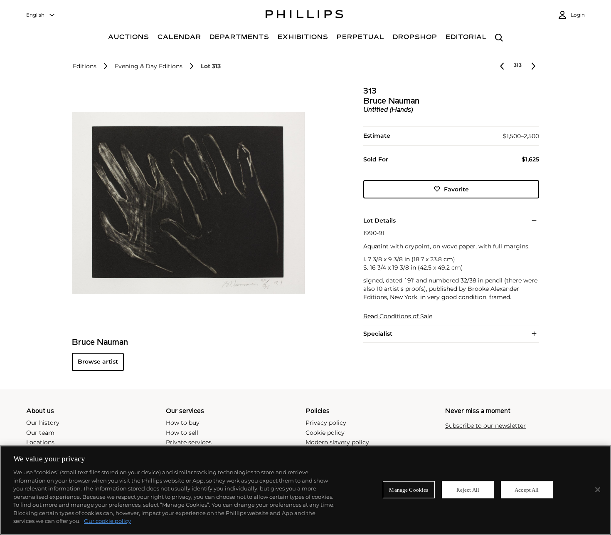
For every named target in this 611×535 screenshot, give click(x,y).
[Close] (598, 490)
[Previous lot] (502, 66)
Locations (40, 442)
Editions (84, 66)
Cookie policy (325, 432)
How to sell (182, 432)
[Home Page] (304, 15)
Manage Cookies (408, 489)
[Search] (499, 38)
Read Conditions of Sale (397, 316)
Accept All (527, 489)
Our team (40, 432)
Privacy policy (326, 422)
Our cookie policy (107, 521)
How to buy (183, 422)
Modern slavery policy (337, 442)
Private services (189, 442)
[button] (186, 203)
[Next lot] (533, 66)
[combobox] (40, 15)
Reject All (467, 489)
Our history (42, 422)
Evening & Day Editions (148, 66)
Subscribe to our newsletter (485, 425)
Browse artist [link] (98, 361)
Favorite (456, 189)
